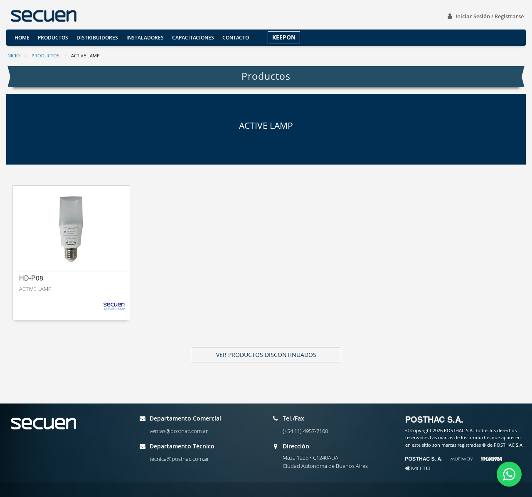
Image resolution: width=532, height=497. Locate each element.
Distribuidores (97, 37)
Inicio (13, 55)
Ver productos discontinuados (266, 355)
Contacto (235, 37)
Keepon (284, 37)
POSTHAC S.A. (434, 419)
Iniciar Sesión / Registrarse (490, 16)
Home (22, 37)
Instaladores (145, 37)
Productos (53, 37)
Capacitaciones (193, 37)
